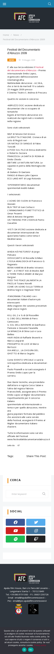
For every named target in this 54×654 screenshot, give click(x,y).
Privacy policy (40, 645)
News (16, 34)
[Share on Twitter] (32, 462)
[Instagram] (35, 530)
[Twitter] (35, 522)
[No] (50, 640)
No (30, 650)
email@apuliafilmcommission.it (29, 597)
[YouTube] (15, 530)
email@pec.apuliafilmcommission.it (30, 600)
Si (24, 650)
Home (6, 34)
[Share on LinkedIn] (40, 462)
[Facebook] (15, 522)
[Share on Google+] (36, 462)
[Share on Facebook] (28, 462)
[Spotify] (15, 539)
